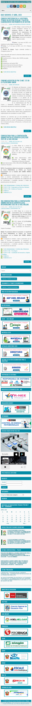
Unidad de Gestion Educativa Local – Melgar (18, 701)
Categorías (3, 495)
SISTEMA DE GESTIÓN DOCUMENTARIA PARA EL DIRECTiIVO (14, 360)
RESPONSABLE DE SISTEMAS (9, 375)
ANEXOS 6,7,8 (7, 192)
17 (3, 519)
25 (7, 521)
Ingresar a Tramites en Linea (9, 278)
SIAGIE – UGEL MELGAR (8, 319)
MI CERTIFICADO (6, 305)
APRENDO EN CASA (6, 687)
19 (12, 519)
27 (16, 521)
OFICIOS (28, 24)
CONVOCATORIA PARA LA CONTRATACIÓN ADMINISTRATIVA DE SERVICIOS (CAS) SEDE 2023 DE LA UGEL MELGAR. (14, 137)
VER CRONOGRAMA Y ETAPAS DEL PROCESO (16, 185)
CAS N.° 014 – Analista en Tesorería (13, 189)
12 (12, 517)
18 (7, 519)
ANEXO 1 (6, 190)
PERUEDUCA (5, 626)
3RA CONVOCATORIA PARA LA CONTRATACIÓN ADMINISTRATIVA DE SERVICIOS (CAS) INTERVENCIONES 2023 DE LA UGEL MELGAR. (15, 203)
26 (12, 521)
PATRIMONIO (5, 416)
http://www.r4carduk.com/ (26, 702)
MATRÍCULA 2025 (6, 332)
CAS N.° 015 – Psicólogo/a (10, 251)
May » (24, 523)
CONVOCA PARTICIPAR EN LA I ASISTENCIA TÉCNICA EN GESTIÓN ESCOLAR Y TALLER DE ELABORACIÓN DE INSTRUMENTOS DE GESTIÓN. (15, 20)
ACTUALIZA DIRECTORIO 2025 (9, 346)
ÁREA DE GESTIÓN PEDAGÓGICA (10, 292)
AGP (14, 24)
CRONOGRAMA (14, 143)
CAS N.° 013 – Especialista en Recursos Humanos (16, 187)
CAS (21, 141)
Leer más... (27, 75)
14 (20, 517)
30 (29, 521)
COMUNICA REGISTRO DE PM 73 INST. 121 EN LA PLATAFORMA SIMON (15, 81)
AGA (14, 141)
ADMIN (10, 24)
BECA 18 (4, 675)
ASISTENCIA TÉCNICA (20, 24)
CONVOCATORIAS (5, 143)
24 (3, 521)
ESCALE (3, 663)
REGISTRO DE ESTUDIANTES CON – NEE (12, 389)
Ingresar (4, 487)
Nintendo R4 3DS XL (25, 703)
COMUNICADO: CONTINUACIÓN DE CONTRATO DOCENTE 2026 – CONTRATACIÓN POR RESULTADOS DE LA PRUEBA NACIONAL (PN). (16, 574)
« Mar (7, 523)
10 (3, 517)
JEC (19, 208)
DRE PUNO (4, 602)
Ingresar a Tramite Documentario (10, 287)
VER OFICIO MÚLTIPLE (10, 72)
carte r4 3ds (16, 703)
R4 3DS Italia (10, 703)
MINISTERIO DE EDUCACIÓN (9, 590)
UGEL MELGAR (5, 614)
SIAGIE (3, 638)
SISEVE (3, 651)
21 (20, 519)
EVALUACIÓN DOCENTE (7, 403)
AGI (16, 141)
